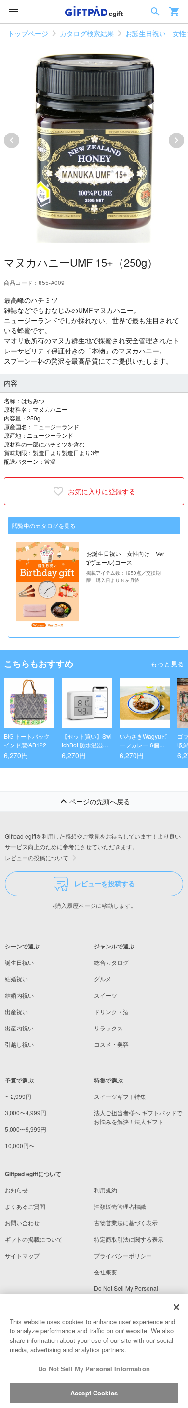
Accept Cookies (94, 1392)
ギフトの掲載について (34, 1239)
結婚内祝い (19, 995)
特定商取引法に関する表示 (128, 1239)
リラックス (108, 1028)
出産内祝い (19, 1028)
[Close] (176, 1307)
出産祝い (16, 1011)
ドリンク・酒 (111, 1011)
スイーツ (105, 995)
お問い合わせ (22, 1222)
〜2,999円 (18, 1096)
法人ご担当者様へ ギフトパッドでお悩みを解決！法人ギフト (138, 1117)
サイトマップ (22, 1255)
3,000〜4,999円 (25, 1113)
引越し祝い (19, 1044)
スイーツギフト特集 (120, 1096)
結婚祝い (16, 979)
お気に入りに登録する (101, 491)
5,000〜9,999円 (25, 1129)
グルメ (102, 979)
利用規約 (105, 1190)
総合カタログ (111, 962)
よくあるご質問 (25, 1206)
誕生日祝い (19, 962)
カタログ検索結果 (87, 33)
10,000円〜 (20, 1145)
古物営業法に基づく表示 (126, 1222)
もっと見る (167, 663)
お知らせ (16, 1190)
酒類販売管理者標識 (120, 1206)
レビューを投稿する (104, 883)
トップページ (28, 33)
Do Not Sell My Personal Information (94, 1368)
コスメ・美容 (111, 1044)
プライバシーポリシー (123, 1255)
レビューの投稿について (36, 857)
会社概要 (105, 1272)
